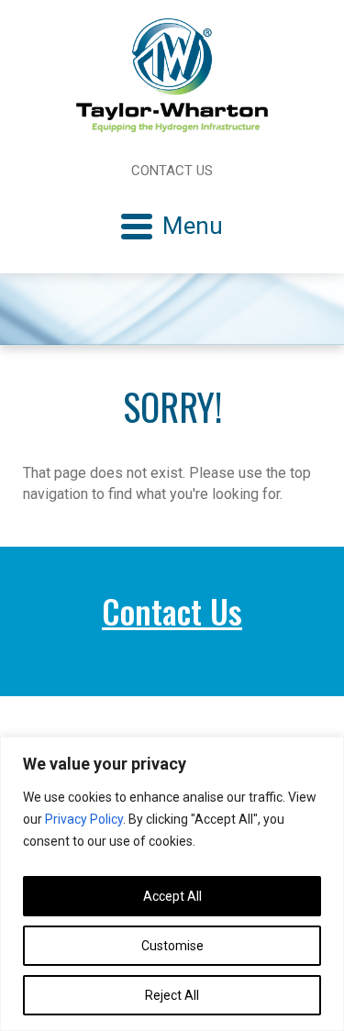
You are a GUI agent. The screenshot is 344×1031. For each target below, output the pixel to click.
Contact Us (172, 170)
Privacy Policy (84, 819)
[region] (172, 884)
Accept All (172, 896)
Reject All (172, 995)
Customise (172, 945)
